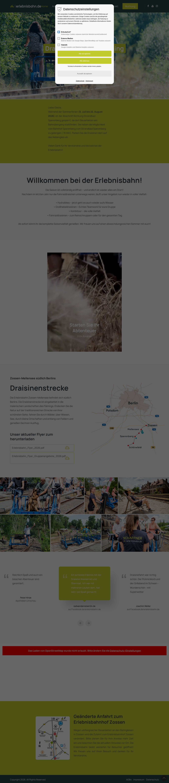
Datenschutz (80, 81)
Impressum (89, 81)
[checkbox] (59, 32)
